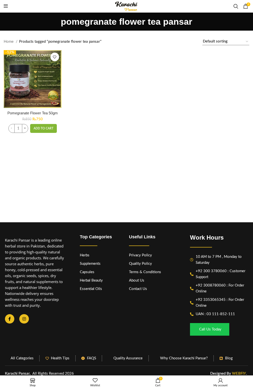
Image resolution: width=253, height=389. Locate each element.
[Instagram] (24, 319)
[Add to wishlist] (54, 57)
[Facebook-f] (9, 319)
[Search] (236, 6)
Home (9, 41)
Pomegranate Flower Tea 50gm (32, 113)
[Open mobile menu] (5, 6)
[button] (43, 128)
